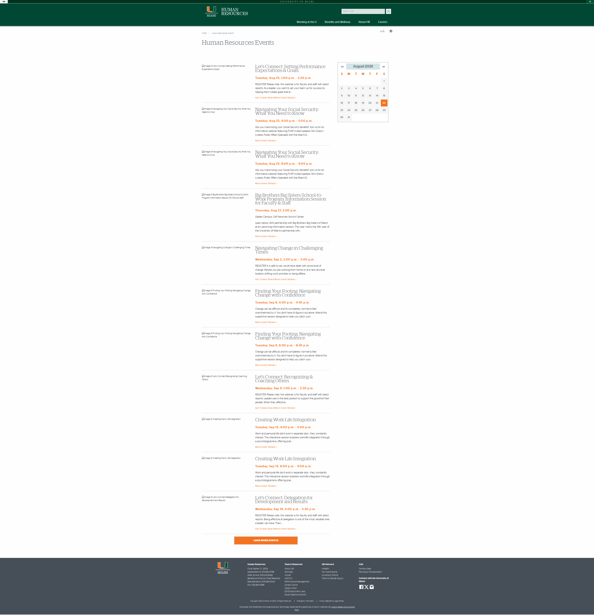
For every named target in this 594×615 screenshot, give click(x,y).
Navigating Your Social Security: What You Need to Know (287, 111)
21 (377, 103)
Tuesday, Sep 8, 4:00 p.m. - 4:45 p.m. (282, 302)
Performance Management (297, 582)
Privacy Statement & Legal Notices (331, 601)
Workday (289, 572)
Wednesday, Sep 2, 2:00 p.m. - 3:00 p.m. (285, 259)
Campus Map (365, 569)
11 (356, 95)
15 (384, 95)
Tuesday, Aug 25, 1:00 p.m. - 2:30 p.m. (283, 78)
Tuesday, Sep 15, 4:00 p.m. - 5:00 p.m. (283, 427)
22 (384, 103)
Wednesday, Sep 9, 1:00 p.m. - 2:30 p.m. (284, 388)
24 (348, 110)
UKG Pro (288, 578)
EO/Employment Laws (295, 591)
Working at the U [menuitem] (307, 22)
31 (349, 117)
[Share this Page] (389, 31)
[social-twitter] (366, 586)
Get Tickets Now (264, 98)
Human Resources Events (223, 33)
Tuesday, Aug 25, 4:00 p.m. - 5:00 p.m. (284, 120)
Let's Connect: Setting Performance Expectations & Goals (290, 68)
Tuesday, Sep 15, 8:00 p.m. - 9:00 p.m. (283, 466)
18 (356, 103)
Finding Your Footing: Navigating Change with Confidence (288, 293)
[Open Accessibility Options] (4, 1)
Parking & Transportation (370, 572)
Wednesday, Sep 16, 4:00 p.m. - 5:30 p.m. (285, 509)
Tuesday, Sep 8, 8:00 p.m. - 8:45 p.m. (282, 345)
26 (363, 110)
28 (377, 110)
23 (341, 110)
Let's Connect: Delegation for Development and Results (284, 500)
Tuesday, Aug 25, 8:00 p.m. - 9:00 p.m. (284, 163)
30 (341, 117)
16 (342, 103)
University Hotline (330, 575)
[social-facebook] (361, 587)
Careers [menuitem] (382, 22)
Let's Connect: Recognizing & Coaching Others (284, 379)
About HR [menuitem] (364, 22)
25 (356, 110)
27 (370, 110)
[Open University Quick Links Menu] (590, 1)
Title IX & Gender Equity (332, 578)
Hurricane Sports (329, 572)
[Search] (388, 11)
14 (377, 95)
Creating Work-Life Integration (285, 420)
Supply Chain (291, 588)
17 (349, 103)
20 (370, 103)
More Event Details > (286, 98)
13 (370, 95)
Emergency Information (305, 601)
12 (363, 95)
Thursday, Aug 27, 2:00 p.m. (276, 210)
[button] (587, 606)
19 (363, 103)
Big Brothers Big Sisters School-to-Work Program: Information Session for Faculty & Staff (290, 199)
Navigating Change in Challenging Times (289, 250)
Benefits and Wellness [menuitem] (337, 22)
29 (384, 110)
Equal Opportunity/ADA (295, 595)
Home (204, 33)
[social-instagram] (372, 587)
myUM (288, 575)
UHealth (325, 569)
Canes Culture (291, 585)
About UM (289, 569)
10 (349, 95)
